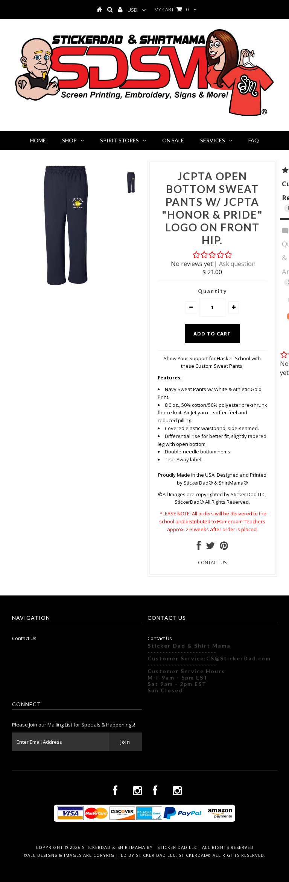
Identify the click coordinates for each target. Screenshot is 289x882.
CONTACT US (212, 562)
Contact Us (24, 638)
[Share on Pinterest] (224, 547)
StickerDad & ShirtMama (113, 847)
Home (38, 140)
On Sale (173, 140)
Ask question (237, 264)
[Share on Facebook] (199, 547)
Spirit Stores (119, 140)
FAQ (253, 140)
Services (212, 140)
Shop (69, 140)
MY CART (171, 9)
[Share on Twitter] (210, 547)
